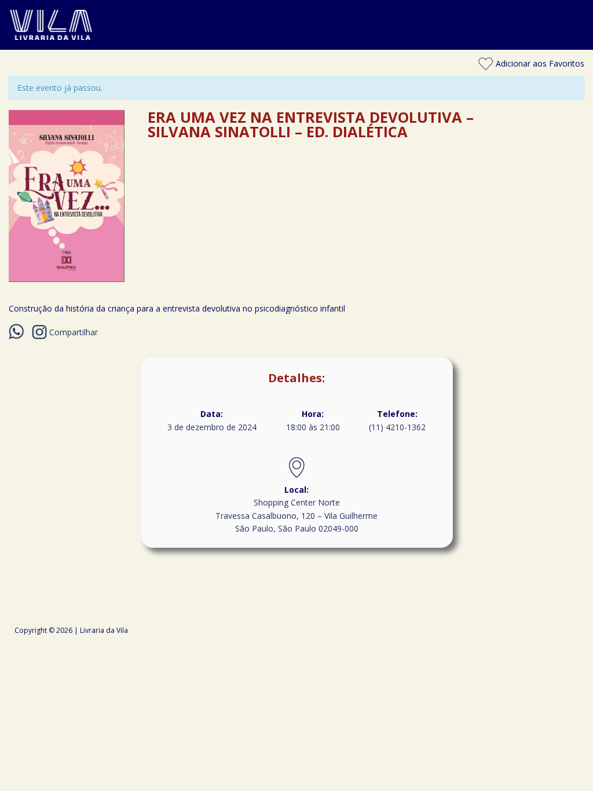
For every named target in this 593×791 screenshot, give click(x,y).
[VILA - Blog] (296, 43)
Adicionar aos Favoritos (538, 63)
